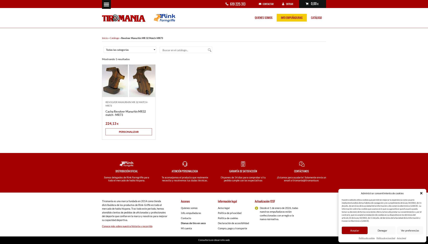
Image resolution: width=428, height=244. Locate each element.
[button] (421, 193)
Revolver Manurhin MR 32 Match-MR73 (126, 104)
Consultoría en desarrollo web (214, 239)
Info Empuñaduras (292, 18)
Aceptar (354, 230)
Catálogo (316, 18)
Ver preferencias (410, 230)
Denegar (382, 230)
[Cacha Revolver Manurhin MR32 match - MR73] (128, 81)
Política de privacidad (386, 238)
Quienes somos (264, 18)
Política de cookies (367, 238)
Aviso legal (401, 238)
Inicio (105, 38)
